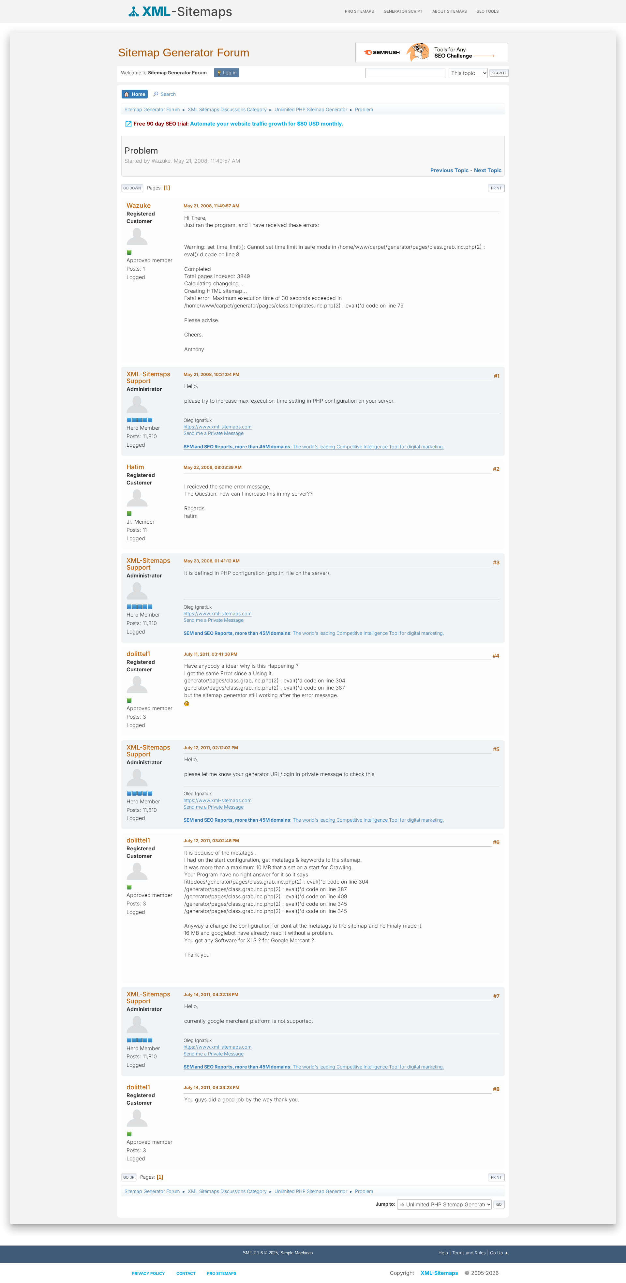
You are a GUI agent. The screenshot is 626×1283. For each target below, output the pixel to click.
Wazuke (139, 205)
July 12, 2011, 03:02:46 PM (211, 840)
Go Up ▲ (499, 1252)
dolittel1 (138, 654)
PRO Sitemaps (359, 11)
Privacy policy (148, 1273)
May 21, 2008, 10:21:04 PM (211, 374)
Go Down (132, 188)
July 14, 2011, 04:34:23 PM (211, 1087)
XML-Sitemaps (439, 1273)
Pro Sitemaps (221, 1273)
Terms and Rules (469, 1252)
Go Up (128, 1177)
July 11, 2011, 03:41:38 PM (210, 654)
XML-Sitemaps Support (148, 377)
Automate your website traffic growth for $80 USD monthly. (234, 124)
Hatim (135, 467)
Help (443, 1252)
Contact (186, 1273)
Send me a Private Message (214, 433)
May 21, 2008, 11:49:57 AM (211, 205)
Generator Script (403, 11)
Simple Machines (296, 1252)
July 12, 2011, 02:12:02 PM (211, 747)
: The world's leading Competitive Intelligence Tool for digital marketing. (314, 446)
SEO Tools (488, 11)
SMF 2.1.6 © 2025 (260, 1252)
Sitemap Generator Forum (183, 52)
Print (496, 188)
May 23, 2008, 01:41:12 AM (212, 560)
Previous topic (449, 170)
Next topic (487, 170)
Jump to (385, 1204)
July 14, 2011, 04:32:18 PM (211, 994)
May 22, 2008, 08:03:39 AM (213, 467)
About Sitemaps (449, 11)
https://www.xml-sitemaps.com (218, 426)
